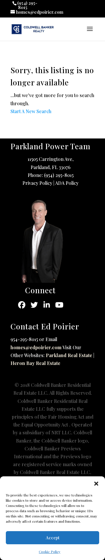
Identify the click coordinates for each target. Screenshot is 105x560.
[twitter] (34, 305)
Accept (53, 537)
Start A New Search (30, 111)
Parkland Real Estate (69, 355)
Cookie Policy (49, 551)
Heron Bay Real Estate (35, 363)
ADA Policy (66, 183)
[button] (96, 484)
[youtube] (59, 305)
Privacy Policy (37, 183)
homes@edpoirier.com (36, 347)
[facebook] (21, 305)
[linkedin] (46, 305)
